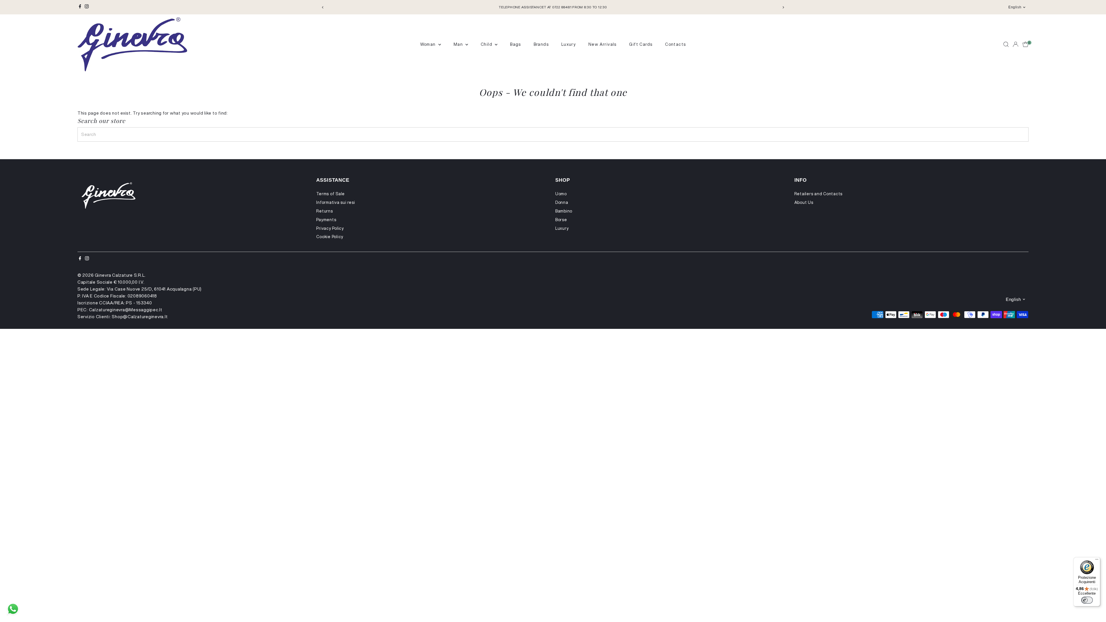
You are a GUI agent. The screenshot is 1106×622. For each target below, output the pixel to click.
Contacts (675, 44)
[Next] (783, 7)
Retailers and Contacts (818, 194)
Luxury (568, 44)
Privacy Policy (330, 228)
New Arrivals (602, 44)
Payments (326, 220)
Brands (541, 44)
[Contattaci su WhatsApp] (13, 609)
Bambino (563, 211)
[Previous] (322, 7)
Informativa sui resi (335, 202)
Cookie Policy (329, 237)
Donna (561, 202)
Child (487, 44)
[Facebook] (80, 7)
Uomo (561, 194)
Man (459, 44)
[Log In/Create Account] (1015, 44)
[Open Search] (1006, 44)
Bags (515, 44)
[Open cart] (1025, 44)
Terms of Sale (330, 194)
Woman (428, 44)
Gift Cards (640, 44)
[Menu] (1096, 560)
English (1014, 7)
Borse (561, 220)
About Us (803, 202)
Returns (324, 211)
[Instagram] (86, 7)
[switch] (1087, 600)
